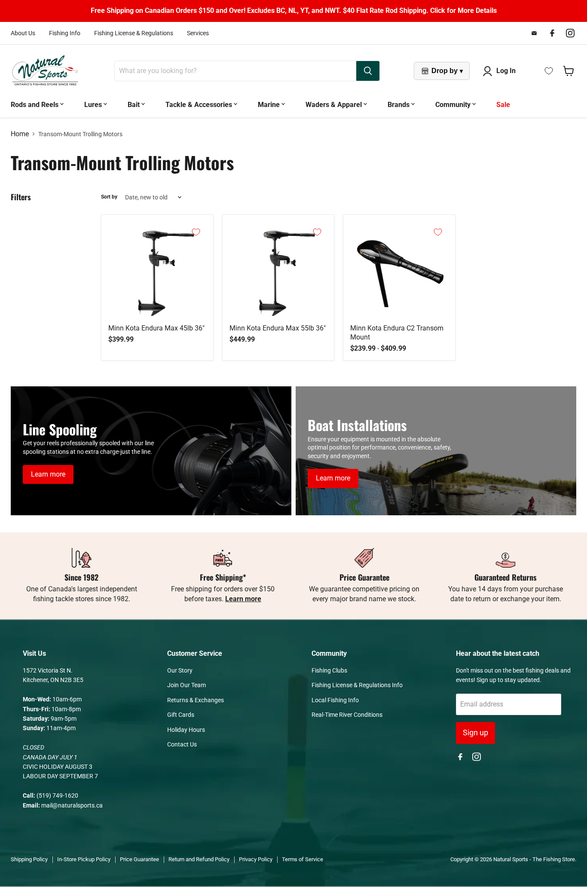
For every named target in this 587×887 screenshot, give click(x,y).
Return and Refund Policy (198, 859)
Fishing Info (64, 33)
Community (453, 105)
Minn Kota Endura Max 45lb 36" (156, 328)
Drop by (447, 70)
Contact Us (182, 744)
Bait (134, 105)
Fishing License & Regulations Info (357, 685)
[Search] (367, 71)
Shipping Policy (29, 859)
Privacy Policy (255, 859)
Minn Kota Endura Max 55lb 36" (277, 328)
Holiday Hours (186, 729)
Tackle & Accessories (199, 105)
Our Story (180, 670)
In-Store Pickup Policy (83, 859)
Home (20, 134)
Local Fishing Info (335, 700)
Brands (399, 105)
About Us (23, 33)
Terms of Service (302, 859)
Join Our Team (186, 685)
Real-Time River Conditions (347, 714)
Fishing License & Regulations (133, 33)
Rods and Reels (35, 105)
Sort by (109, 197)
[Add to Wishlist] (196, 232)
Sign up (475, 732)
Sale (503, 105)
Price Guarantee (139, 859)
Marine (269, 105)
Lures (94, 105)
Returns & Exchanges (195, 700)
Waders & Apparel (335, 105)
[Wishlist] (549, 71)
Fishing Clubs (329, 670)
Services (198, 33)
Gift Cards (180, 714)
